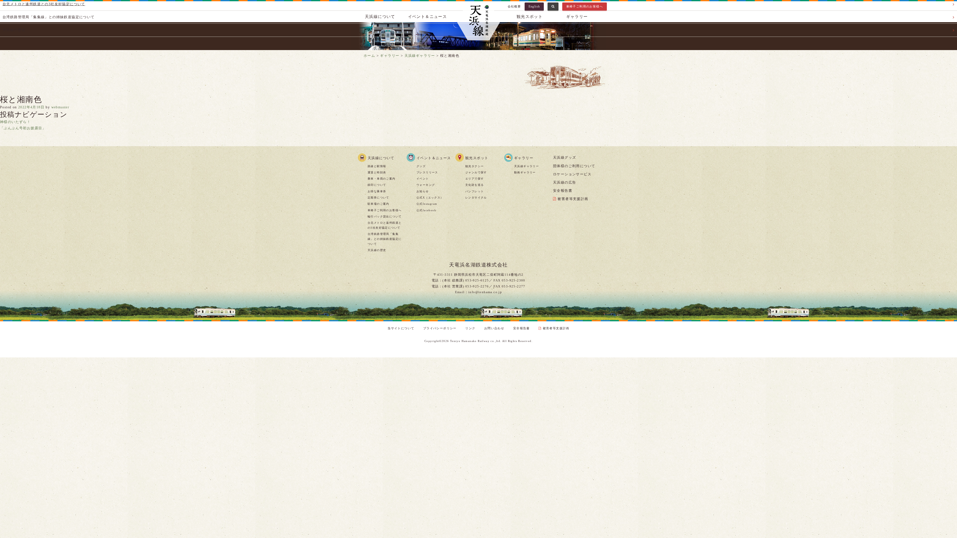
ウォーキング (425, 184)
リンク (470, 328)
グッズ (421, 166)
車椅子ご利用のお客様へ (384, 210)
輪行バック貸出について (384, 216)
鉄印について (377, 184)
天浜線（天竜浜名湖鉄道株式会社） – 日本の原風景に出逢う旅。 (478, 21)
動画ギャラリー (525, 172)
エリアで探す (474, 178)
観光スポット (476, 158)
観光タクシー (474, 166)
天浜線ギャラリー (526, 166)
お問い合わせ (494, 328)
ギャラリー (523, 158)
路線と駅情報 (377, 166)
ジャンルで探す (476, 172)
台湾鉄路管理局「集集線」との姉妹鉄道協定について (384, 238)
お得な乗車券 (377, 191)
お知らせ (422, 191)
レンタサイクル (476, 197)
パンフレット (474, 191)
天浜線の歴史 (377, 250)
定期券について (378, 197)
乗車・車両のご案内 (382, 178)
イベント (422, 178)
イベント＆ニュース (433, 158)
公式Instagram (426, 203)
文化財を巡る (474, 184)
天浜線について (381, 158)
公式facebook (426, 210)
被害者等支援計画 (573, 199)
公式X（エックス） (430, 197)
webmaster (60, 107)
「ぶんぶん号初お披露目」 (23, 128)
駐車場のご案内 (378, 203)
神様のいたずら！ (15, 122)
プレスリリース (427, 172)
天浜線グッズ (564, 157)
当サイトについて (401, 328)
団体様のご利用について (574, 166)
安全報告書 (562, 191)
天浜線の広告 (564, 182)
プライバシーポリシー (440, 328)
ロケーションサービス (572, 174)
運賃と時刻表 (377, 172)
